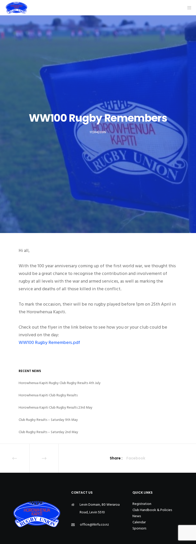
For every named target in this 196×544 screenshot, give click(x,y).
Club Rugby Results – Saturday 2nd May (48, 432)
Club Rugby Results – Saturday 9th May (48, 420)
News (136, 516)
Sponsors (139, 528)
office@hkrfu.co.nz (94, 524)
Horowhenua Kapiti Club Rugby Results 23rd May (55, 407)
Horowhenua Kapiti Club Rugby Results (48, 395)
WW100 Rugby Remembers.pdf (49, 342)
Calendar (139, 522)
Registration (141, 504)
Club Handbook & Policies (152, 510)
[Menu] (187, 7)
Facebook (135, 458)
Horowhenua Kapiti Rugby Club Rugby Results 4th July (60, 383)
